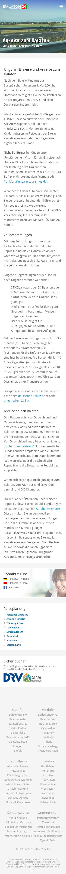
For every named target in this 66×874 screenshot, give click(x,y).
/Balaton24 (13, 587)
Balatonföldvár (18, 728)
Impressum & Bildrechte (48, 831)
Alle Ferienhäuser (17, 766)
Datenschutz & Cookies (18, 835)
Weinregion (48, 788)
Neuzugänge (17, 770)
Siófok (18, 750)
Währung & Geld (15, 623)
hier (33, 869)
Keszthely (48, 732)
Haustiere (12, 640)
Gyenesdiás (48, 728)
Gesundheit (13, 636)
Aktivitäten (48, 779)
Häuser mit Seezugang (17, 793)
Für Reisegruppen (18, 775)
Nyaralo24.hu (48, 840)
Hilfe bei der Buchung (18, 822)
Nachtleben (48, 793)
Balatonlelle (18, 732)
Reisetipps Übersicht (17, 614)
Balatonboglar (17, 719)
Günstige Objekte (17, 797)
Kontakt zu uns (18, 817)
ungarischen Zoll (15, 401)
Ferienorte (48, 770)
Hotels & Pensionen (18, 802)
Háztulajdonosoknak (48, 826)
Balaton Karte (14, 644)
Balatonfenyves (17, 723)
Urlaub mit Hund (18, 788)
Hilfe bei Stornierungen (18, 826)
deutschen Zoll (28, 396)
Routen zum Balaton (17, 446)
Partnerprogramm (48, 817)
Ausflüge (48, 775)
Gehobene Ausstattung (18, 779)
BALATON (35, 849)
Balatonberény (18, 714)
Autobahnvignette (48, 509)
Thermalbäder (48, 784)
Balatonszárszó (18, 741)
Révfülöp (48, 737)
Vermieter (48, 822)
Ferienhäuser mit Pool (17, 784)
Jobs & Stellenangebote (48, 835)
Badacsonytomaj (48, 714)
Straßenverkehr (15, 631)
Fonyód (17, 746)
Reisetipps (48, 797)
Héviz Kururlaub (48, 750)
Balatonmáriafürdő (17, 737)
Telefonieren (13, 627)
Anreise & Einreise (16, 618)
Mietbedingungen (18, 831)
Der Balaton (48, 766)
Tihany (48, 741)
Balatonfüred (48, 719)
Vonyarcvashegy (48, 746)
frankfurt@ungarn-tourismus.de (25, 181)
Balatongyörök (48, 723)
